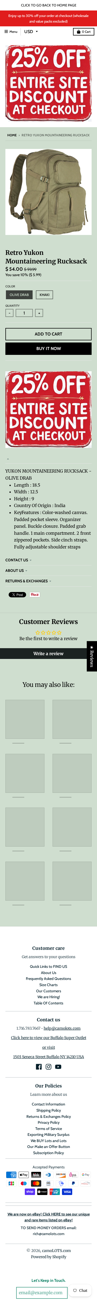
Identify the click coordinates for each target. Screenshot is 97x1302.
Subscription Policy (48, 1152)
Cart (86, 32)
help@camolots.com (62, 1028)
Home (12, 135)
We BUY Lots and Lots (49, 1140)
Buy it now (48, 348)
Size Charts (48, 984)
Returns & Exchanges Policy (48, 1116)
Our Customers (48, 991)
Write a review (48, 653)
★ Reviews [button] (92, 656)
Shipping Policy (48, 1110)
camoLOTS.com (56, 1250)
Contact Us (16, 560)
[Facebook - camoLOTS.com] (39, 1067)
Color (10, 286)
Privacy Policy (49, 1122)
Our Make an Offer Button (48, 1146)
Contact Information (48, 1104)
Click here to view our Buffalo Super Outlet (48, 1037)
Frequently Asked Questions (48, 978)
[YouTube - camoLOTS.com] (58, 1067)
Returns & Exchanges (26, 581)
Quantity (12, 306)
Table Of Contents (48, 1003)
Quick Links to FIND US (48, 966)
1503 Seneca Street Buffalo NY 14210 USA (48, 1056)
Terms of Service (48, 1128)
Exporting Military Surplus (48, 1134)
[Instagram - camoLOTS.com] (48, 1067)
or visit (48, 1047)
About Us (14, 570)
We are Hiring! (48, 996)
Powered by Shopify (48, 1256)
